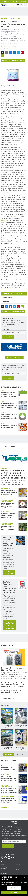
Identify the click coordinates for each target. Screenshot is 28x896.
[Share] (10, 52)
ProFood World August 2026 (7, 726)
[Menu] (25, 4)
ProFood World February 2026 (20, 748)
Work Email (6, 329)
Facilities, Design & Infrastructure (7, 501)
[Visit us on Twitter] (2, 857)
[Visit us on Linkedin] (9, 857)
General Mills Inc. (8, 297)
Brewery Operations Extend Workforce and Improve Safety (9, 492)
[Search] (21, 4)
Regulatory (5, 511)
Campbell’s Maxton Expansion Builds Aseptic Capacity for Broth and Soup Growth (8, 528)
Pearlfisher (6, 301)
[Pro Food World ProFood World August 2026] (7, 716)
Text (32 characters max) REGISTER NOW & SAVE (9, 625)
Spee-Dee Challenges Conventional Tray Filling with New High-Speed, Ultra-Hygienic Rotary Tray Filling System (13, 684)
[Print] (2, 52)
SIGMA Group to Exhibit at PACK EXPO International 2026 (12, 691)
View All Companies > (14, 357)
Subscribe (8, 754)
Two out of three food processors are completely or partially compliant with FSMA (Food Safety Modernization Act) (9, 416)
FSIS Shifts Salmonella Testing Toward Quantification (8, 515)
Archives (20, 754)
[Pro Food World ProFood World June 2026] (21, 716)
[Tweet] (18, 52)
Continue (14, 892)
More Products (8, 698)
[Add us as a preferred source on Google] (2, 55)
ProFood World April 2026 (7, 748)
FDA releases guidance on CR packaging (9, 426)
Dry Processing (6, 488)
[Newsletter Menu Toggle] (18, 4)
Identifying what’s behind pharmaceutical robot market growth (9, 405)
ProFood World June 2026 (21, 726)
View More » (5, 807)
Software (4, 764)
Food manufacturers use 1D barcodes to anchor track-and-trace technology (9, 394)
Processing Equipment (8, 796)
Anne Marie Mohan (10, 46)
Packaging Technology (10, 18)
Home (2, 391)
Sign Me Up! (8, 337)
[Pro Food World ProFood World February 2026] (21, 737)
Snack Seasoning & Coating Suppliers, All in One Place (8, 800)
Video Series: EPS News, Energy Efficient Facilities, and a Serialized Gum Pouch (8, 505)
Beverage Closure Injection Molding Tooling (12, 669)
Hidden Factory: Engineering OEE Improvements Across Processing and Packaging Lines (8, 767)
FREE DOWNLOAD (9, 572)
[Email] (6, 52)
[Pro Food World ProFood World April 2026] (7, 737)
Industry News (5, 468)
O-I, (10, 140)
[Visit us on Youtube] (12, 857)
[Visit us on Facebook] (5, 857)
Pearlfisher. (5, 220)
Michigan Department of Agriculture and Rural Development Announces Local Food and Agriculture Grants (13, 474)
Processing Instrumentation (6, 786)
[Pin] (22, 52)
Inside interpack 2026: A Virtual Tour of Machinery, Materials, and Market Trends (8, 790)
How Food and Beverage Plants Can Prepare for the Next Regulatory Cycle (8, 778)
